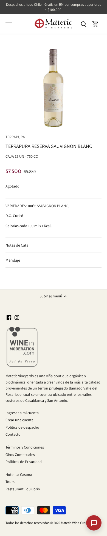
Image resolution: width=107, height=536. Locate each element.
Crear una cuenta (19, 419)
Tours (10, 481)
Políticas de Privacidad (23, 461)
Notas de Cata (16, 245)
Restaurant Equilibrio (22, 489)
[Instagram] (17, 317)
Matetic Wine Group (75, 522)
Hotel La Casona (18, 474)
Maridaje (12, 260)
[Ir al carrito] (95, 23)
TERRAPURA (15, 136)
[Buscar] (83, 23)
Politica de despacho (22, 427)
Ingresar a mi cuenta (22, 412)
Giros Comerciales (20, 454)
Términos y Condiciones (24, 447)
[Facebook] (9, 317)
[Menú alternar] (8, 24)
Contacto (13, 434)
